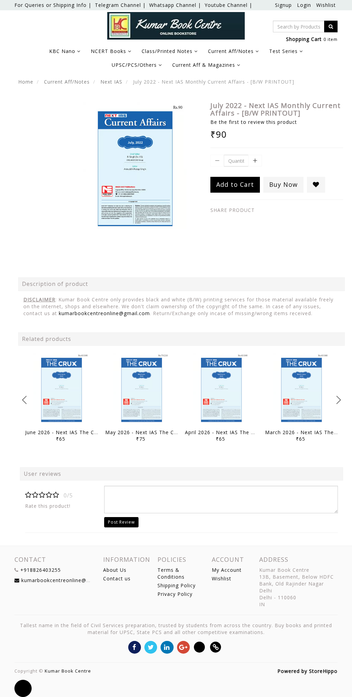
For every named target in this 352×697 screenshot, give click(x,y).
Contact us (117, 578)
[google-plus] (183, 647)
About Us (114, 570)
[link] (215, 647)
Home (25, 81)
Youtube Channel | (228, 5)
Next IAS (111, 81)
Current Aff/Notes (67, 81)
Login (304, 5)
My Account (227, 570)
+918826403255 (40, 570)
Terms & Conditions (171, 573)
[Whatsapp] (199, 647)
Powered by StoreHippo (307, 671)
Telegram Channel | (120, 5)
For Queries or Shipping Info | (52, 5)
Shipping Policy (176, 585)
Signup (283, 5)
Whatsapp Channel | (175, 5)
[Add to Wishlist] (316, 185)
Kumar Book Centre (68, 671)
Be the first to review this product (253, 122)
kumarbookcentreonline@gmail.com (104, 313)
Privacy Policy (174, 594)
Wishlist (326, 5)
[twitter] (150, 647)
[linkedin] (167, 647)
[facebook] (134, 647)
